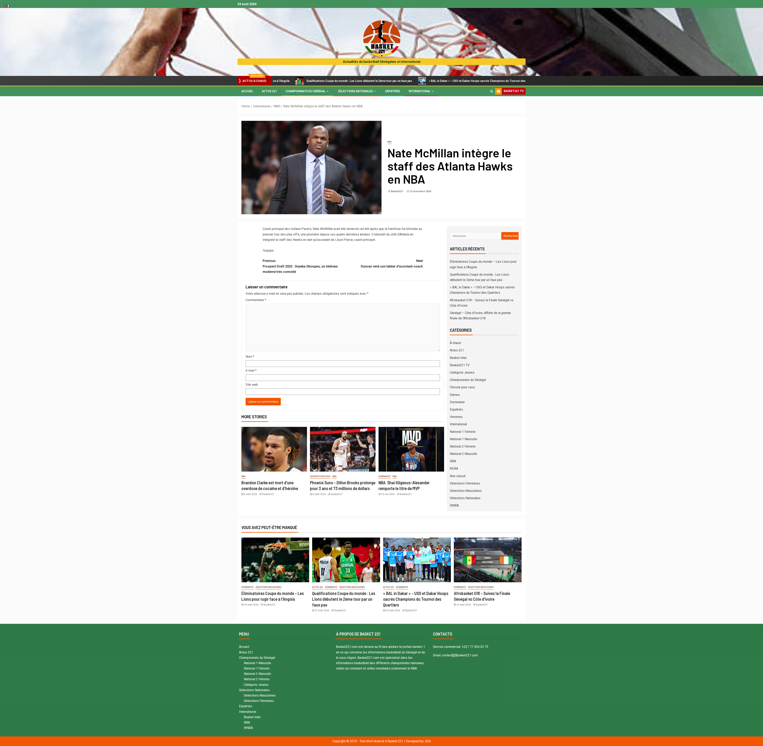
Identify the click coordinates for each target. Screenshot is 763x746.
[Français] (8, 6)
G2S (428, 741)
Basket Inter (458, 358)
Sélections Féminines (465, 483)
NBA (389, 142)
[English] (5, 6)
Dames (455, 395)
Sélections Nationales (355, 91)
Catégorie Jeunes (462, 372)
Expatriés (392, 91)
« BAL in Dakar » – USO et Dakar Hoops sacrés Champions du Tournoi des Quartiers (428, 80)
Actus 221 (269, 91)
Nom (250, 356)
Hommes (456, 417)
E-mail (251, 370)
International (420, 91)
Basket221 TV (460, 365)
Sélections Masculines (466, 491)
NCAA (454, 468)
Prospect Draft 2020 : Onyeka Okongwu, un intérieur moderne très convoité (300, 266)
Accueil (247, 91)
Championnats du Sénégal (305, 91)
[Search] (491, 91)
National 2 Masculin (463, 454)
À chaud (455, 343)
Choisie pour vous (320, 476)
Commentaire (256, 300)
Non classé (458, 476)
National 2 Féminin (462, 446)
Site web (252, 385)
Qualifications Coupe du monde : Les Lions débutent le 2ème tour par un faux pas (304, 80)
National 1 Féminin (462, 432)
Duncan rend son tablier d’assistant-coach (392, 263)
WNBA (454, 505)
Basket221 (397, 191)
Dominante (385, 476)
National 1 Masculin (463, 439)
